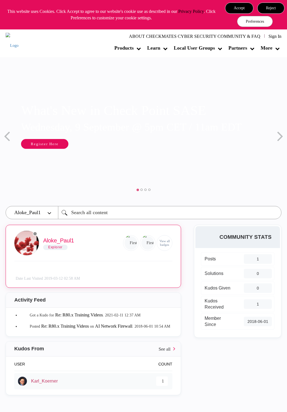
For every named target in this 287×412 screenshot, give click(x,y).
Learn (153, 48)
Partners (237, 48)
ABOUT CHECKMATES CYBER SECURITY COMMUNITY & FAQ (194, 36)
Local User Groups (194, 48)
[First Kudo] (130, 243)
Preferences (255, 21)
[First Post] (147, 243)
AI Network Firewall (113, 326)
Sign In (275, 36)
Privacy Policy (191, 11)
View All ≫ (93, 348)
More (266, 48)
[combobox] (169, 212)
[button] (239, 8)
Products (124, 48)
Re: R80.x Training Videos (79, 315)
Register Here (45, 144)
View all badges (164, 242)
